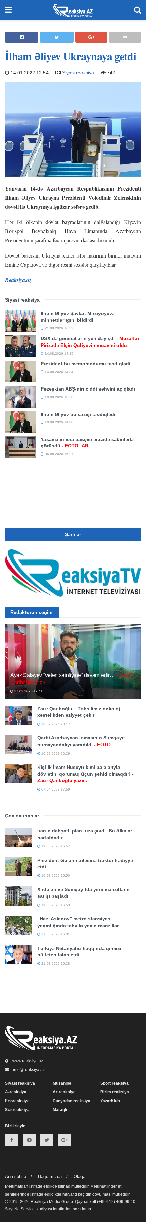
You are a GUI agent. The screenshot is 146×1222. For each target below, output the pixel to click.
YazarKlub (110, 1100)
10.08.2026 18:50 (58, 397)
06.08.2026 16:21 (58, 454)
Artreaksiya (64, 1092)
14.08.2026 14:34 (58, 372)
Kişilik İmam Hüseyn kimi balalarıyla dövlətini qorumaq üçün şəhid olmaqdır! (85, 773)
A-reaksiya (15, 1092)
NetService (24, 1209)
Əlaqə (79, 1176)
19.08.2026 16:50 (55, 875)
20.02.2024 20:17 (55, 724)
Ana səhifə (15, 1176)
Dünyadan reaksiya (71, 1100)
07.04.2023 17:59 (55, 789)
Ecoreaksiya (17, 1100)
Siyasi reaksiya (78, 72)
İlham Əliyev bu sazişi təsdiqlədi (78, 414)
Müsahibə (62, 1083)
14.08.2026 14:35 (58, 353)
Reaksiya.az (18, 280)
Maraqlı (60, 1109)
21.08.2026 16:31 (55, 934)
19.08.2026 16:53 (55, 905)
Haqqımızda (50, 1176)
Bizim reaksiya (114, 1092)
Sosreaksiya (17, 1109)
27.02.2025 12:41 (28, 691)
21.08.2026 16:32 (58, 328)
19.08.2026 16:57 (55, 846)
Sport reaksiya (114, 1083)
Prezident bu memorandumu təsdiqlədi (85, 363)
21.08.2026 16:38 (55, 963)
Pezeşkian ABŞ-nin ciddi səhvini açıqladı (88, 389)
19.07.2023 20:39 (55, 753)
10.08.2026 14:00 (58, 422)
